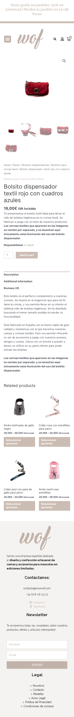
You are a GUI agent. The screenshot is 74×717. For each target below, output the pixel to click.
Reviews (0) (11, 288)
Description (11, 274)
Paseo (16, 165)
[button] (7, 39)
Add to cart (27, 255)
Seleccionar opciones (13, 442)
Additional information (18, 281)
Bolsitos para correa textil (19, 178)
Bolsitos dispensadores (35, 165)
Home (7, 165)
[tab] (37, 274)
